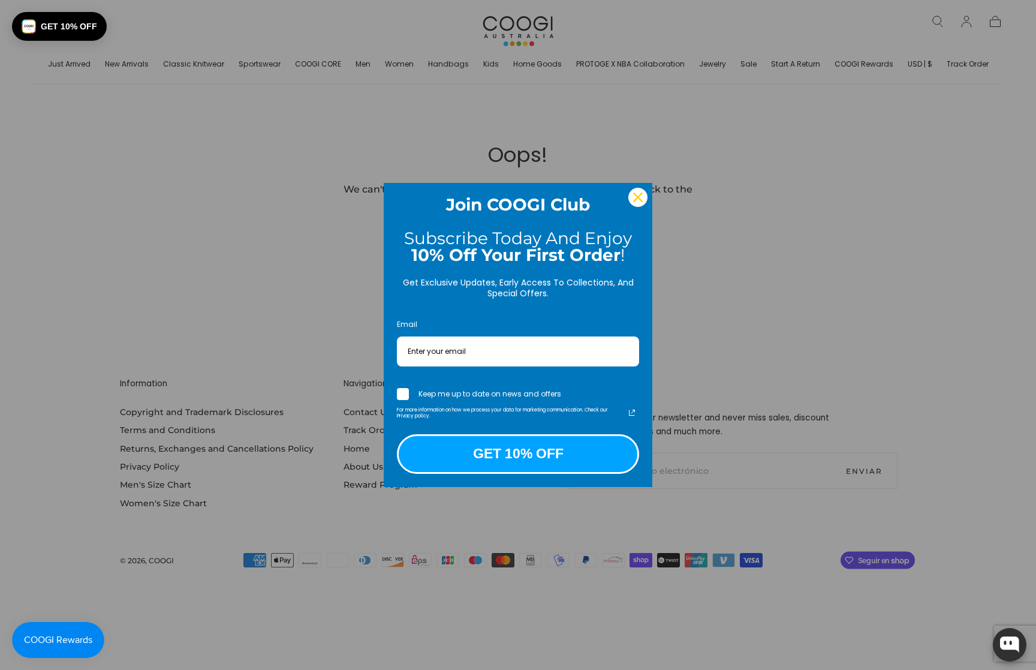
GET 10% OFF (518, 453)
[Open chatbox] (1009, 645)
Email (407, 324)
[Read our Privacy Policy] (632, 412)
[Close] (638, 197)
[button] (59, 26)
